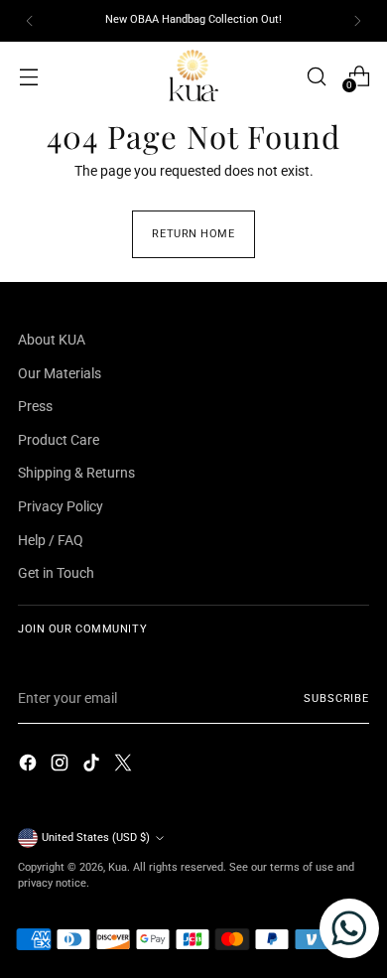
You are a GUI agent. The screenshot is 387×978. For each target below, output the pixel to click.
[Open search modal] (316, 76)
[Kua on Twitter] (125, 766)
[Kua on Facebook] (30, 766)
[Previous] (30, 21)
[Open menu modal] (28, 76)
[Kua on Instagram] (61, 766)
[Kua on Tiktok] (93, 766)
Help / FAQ (50, 540)
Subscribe (336, 698)
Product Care (58, 440)
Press (35, 406)
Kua (117, 867)
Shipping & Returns (76, 473)
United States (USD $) (96, 837)
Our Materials (59, 373)
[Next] (357, 21)
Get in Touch (56, 573)
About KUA (51, 340)
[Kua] (193, 76)
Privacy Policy (60, 506)
